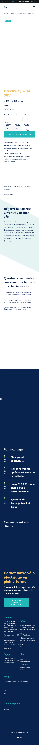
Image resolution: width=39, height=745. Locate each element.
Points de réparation (24, 1)
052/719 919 (8, 626)
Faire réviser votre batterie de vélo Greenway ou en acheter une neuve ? (18, 301)
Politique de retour (27, 670)
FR (35, 1)
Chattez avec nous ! (11, 660)
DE (5, 693)
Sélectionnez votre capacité (15, 115)
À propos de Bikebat (27, 627)
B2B (21, 635)
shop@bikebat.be (10, 629)
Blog (21, 633)
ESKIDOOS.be (23, 732)
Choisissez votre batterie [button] (16, 603)
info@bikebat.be (10, 622)
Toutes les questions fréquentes (16, 681)
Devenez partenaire (27, 629)
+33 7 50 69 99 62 (10, 626)
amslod (13, 13)
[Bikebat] (5, 6)
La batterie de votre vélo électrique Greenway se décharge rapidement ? (18, 294)
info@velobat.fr (9, 624)
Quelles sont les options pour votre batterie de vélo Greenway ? (17, 308)
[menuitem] (24, 1)
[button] (34, 6)
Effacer (6, 122)
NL (5, 688)
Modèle (7, 106)
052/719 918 (8, 631)
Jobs (32, 1)
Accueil (6, 13)
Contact (7, 658)
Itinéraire (7, 641)
